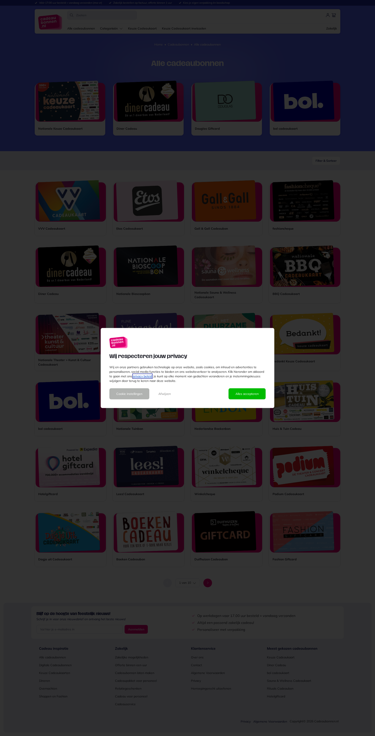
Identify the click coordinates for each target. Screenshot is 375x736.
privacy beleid (142, 376)
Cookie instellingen (129, 394)
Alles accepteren (247, 394)
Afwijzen (164, 394)
